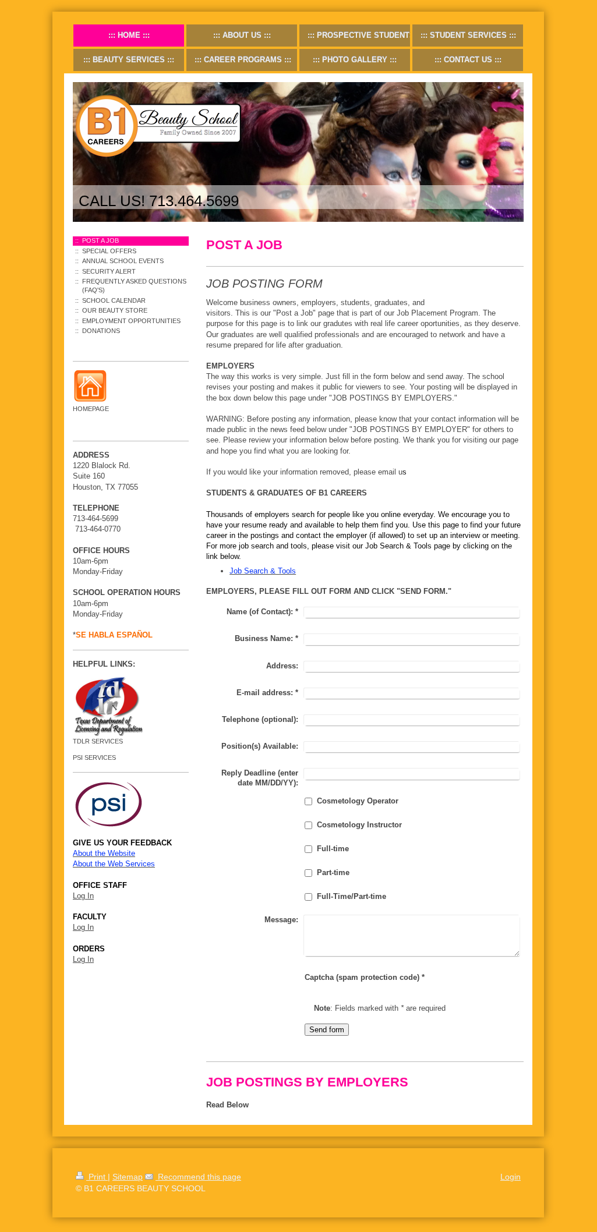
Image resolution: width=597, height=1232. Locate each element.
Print (97, 1176)
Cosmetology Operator (357, 800)
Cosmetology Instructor (359, 824)
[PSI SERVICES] (131, 804)
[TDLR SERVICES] (108, 706)
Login (510, 1176)
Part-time (333, 872)
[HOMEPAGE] (90, 386)
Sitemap (127, 1176)
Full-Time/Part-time (351, 896)
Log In (83, 895)
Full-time (333, 848)
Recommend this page (198, 1176)
